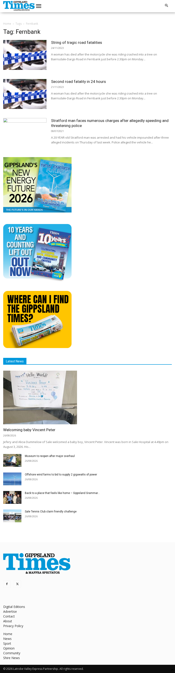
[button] (38, 6)
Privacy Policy (13, 626)
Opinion (9, 648)
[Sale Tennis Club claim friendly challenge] (12, 515)
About (7, 621)
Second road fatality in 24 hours (78, 81)
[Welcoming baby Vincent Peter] (87, 397)
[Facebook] (6, 584)
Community (11, 653)
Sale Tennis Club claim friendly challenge (51, 511)
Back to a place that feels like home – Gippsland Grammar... (62, 493)
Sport (7, 643)
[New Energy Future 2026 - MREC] (37, 213)
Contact (9, 616)
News (7, 638)
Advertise (10, 611)
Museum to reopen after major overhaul (50, 456)
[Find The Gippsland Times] (37, 347)
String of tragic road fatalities (76, 42)
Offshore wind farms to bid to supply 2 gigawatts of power (61, 474)
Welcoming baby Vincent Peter (29, 430)
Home (7, 24)
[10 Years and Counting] (37, 280)
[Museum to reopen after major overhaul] (12, 460)
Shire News (11, 658)
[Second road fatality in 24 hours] (24, 94)
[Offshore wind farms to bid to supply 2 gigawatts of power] (12, 478)
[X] (17, 584)
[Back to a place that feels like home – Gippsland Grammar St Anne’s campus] (12, 497)
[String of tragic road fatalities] (24, 55)
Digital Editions (14, 606)
